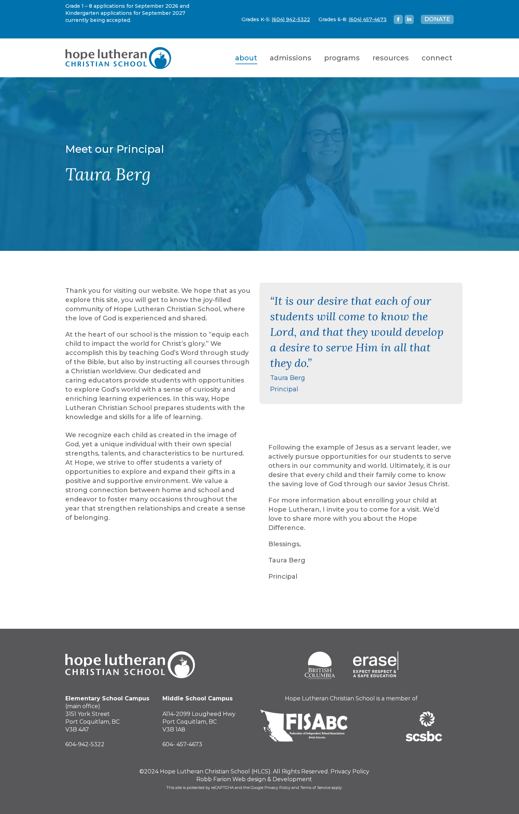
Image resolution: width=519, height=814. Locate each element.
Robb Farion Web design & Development (254, 779)
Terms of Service (315, 787)
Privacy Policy (349, 771)
